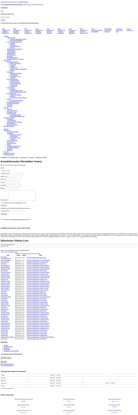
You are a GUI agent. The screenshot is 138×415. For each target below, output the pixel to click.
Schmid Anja (4, 316)
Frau (8, 170)
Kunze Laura (4, 300)
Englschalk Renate (5, 276)
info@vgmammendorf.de (7, 364)
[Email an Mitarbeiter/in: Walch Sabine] (37, 331)
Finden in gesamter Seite (7, 14)
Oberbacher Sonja (5, 305)
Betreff (2, 188)
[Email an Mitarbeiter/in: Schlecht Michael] (38, 314)
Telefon (2, 182)
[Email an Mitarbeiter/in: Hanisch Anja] (37, 279)
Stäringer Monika (5, 324)
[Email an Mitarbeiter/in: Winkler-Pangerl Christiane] (40, 337)
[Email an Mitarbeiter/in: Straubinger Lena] (38, 328)
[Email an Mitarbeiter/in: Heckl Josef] (36, 257)
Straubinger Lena (5, 328)
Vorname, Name (5, 173)
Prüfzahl (3, 205)
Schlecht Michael (5, 314)
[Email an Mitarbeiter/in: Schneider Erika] (37, 317)
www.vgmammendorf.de (7, 365)
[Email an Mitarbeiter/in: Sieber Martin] (37, 321)
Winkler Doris (4, 335)
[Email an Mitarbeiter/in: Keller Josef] (36, 293)
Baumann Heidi (5, 262)
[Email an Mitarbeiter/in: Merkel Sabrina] (37, 303)
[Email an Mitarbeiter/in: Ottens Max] (36, 307)
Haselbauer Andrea (6, 283)
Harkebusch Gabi (5, 281)
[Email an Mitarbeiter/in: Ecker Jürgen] (37, 270)
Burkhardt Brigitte (5, 269)
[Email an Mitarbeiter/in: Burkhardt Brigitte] (38, 269)
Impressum (6, 348)
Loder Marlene (4, 302)
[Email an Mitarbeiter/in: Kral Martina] (37, 298)
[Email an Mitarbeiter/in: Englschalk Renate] (38, 276)
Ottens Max (4, 307)
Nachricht (3, 200)
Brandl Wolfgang (5, 267)
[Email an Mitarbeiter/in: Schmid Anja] (37, 316)
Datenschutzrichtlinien (19, 219)
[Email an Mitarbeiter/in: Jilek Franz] (36, 291)
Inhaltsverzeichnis (8, 346)
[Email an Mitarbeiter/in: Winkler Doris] (37, 335)
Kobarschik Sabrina (6, 297)
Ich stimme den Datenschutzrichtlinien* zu (13, 203)
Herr (4, 170)
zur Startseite (20, 2)
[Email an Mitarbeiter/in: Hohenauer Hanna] (38, 286)
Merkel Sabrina (5, 303)
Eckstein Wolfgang (5, 272)
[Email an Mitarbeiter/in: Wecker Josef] (37, 333)
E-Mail (2, 185)
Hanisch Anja (4, 279)
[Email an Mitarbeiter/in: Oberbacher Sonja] (38, 305)
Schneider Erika (5, 317)
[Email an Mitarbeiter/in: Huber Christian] (37, 288)
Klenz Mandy (4, 295)
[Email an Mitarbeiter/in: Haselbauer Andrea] (38, 283)
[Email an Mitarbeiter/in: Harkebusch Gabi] (38, 281)
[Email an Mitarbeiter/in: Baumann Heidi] (37, 262)
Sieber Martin (4, 321)
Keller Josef (4, 293)
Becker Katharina (5, 265)
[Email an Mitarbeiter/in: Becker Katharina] (38, 265)
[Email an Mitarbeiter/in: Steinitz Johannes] (38, 326)
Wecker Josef (4, 333)
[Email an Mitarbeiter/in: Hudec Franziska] (38, 290)
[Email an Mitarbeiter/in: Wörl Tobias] (36, 338)
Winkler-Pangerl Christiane (8, 337)
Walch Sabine (4, 331)
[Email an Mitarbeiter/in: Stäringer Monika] (38, 324)
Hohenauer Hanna (5, 286)
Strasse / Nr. (4, 176)
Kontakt (6, 345)
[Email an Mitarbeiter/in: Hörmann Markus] (38, 284)
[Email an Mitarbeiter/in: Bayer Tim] (36, 263)
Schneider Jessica (5, 319)
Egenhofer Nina (5, 274)
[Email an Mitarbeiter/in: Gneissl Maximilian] (38, 260)
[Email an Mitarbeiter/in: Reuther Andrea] (37, 309)
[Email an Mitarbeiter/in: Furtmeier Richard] (38, 277)
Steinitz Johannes (5, 326)
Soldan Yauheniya (5, 323)
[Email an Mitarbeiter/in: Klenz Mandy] (37, 295)
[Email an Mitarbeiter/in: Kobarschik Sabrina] (38, 297)
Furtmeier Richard (5, 277)
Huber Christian (5, 288)
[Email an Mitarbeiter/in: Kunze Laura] (37, 300)
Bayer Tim (3, 263)
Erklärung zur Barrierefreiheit (11, 351)
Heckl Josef (4, 257)
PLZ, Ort (3, 179)
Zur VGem (23, 401)
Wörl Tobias (4, 338)
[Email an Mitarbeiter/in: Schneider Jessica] (38, 319)
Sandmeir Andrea (5, 312)
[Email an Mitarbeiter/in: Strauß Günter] (37, 330)
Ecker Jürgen (4, 270)
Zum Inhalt (3, 2)
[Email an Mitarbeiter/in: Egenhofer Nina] (37, 274)
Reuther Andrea (5, 309)
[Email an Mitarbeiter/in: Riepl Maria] (36, 310)
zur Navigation (10, 2)
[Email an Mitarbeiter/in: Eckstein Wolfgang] (38, 272)
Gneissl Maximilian (6, 260)
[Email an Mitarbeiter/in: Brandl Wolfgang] (38, 267)
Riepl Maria (4, 310)
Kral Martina (4, 298)
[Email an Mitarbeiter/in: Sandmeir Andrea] (38, 312)
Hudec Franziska (5, 290)
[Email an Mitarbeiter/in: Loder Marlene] (37, 302)
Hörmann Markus (5, 284)
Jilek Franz (3, 291)
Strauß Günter (4, 330)
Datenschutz (7, 349)
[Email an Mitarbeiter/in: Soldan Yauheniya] (38, 323)
